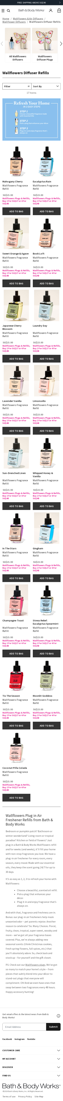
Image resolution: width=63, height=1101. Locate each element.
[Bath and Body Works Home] (31, 10)
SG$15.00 (8, 195)
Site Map (39, 1096)
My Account (9, 1058)
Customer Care (11, 1050)
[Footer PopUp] (59, 1016)
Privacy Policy (25, 1096)
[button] (8, 10)
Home (5, 18)
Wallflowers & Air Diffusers (28, 18)
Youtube (31, 1039)
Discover (7, 1067)
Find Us (6, 1075)
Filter (7, 86)
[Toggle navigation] (3, 10)
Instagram (20, 1039)
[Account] (50, 10)
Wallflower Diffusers (14, 21)
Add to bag (16, 211)
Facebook (7, 1039)
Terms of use (9, 1096)
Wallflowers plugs (35, 964)
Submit (53, 1026)
